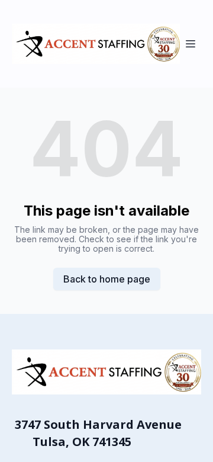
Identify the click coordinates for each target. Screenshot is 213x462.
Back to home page (106, 279)
